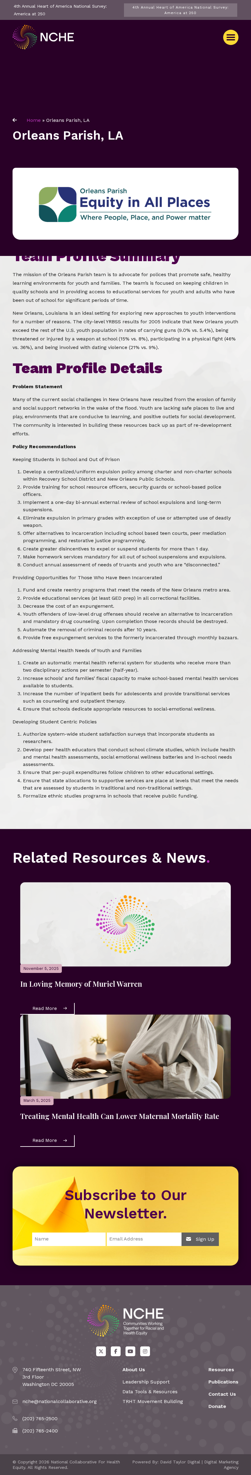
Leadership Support (146, 1382)
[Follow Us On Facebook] (116, 1351)
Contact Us (222, 1394)
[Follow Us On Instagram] (145, 1351)
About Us (133, 1369)
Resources (221, 1369)
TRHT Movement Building (152, 1401)
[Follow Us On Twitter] (101, 1351)
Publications (223, 1382)
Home (34, 120)
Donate (217, 1406)
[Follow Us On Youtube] (130, 1351)
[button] (230, 37)
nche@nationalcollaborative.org (59, 1401)
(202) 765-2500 (40, 1418)
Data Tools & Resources (150, 1391)
